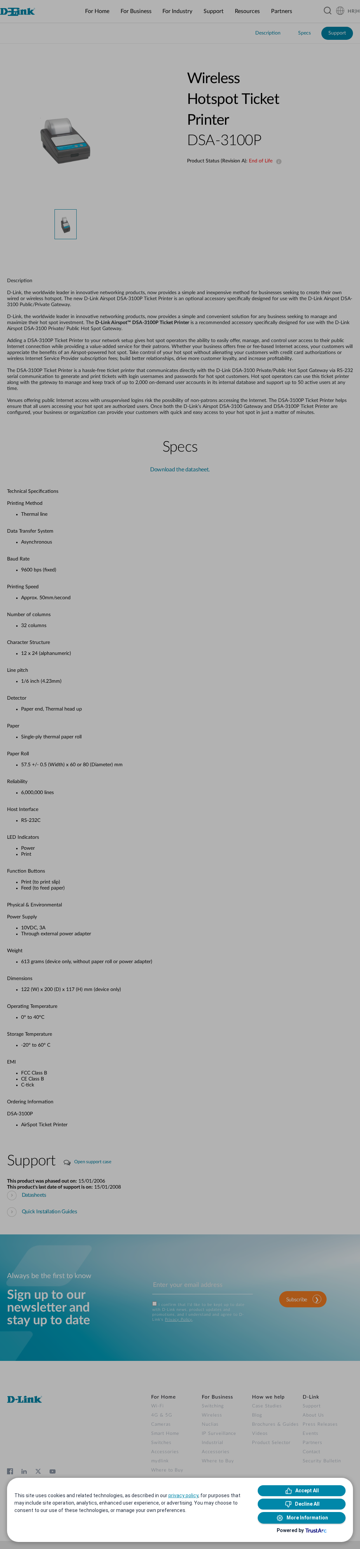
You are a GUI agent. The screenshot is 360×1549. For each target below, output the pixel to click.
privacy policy (183, 1495)
